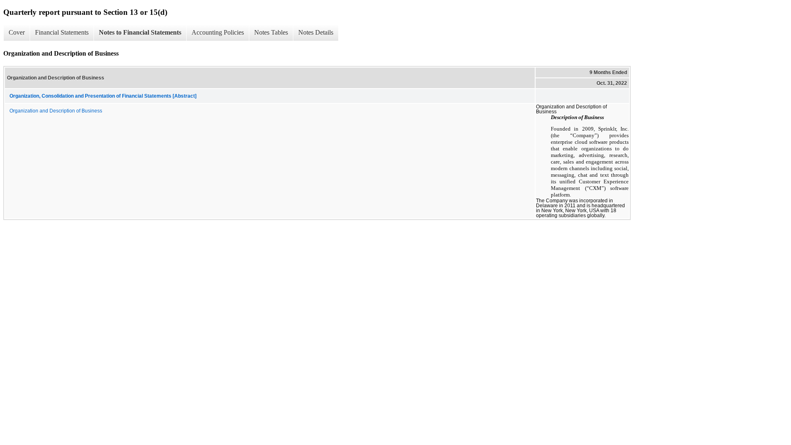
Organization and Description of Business (55, 110)
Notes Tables (271, 32)
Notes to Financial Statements (140, 32)
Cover (17, 32)
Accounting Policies (218, 32)
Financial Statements (62, 32)
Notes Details (315, 32)
